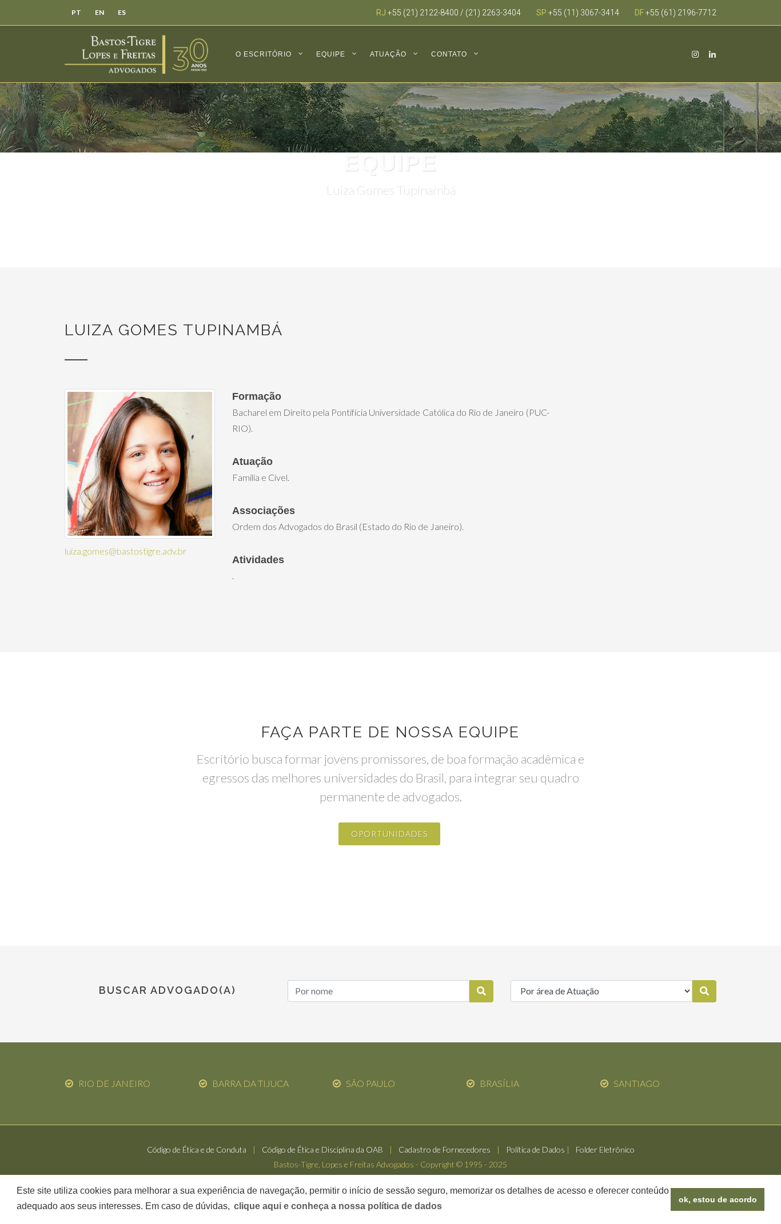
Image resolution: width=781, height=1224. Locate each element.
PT (76, 12)
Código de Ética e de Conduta (196, 1149)
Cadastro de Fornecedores (445, 1149)
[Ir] (704, 991)
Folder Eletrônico (605, 1149)
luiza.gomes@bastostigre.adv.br (125, 550)
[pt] (481, 991)
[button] (338, 1206)
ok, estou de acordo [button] (718, 1199)
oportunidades (389, 834)
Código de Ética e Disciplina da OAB (322, 1149)
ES (122, 12)
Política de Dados (535, 1149)
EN (99, 12)
